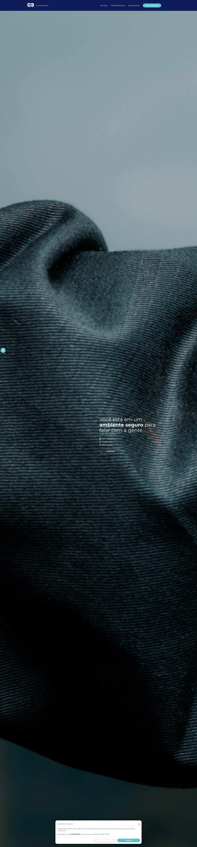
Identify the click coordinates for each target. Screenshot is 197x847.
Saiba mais (104, 834)
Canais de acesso (118, 5)
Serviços (104, 5)
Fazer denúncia (108, 439)
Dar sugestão (107, 445)
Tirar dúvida (107, 442)
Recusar (104, 840)
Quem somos (133, 5)
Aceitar (129, 840)
